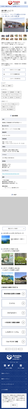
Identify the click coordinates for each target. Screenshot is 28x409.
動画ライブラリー (5, 379)
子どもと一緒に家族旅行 (7, 109)
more (2, 236)
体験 (18, 92)
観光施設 (4, 92)
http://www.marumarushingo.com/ (10, 174)
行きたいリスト (7, 397)
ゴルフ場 (4, 97)
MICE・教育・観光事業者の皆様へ (9, 401)
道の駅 (11, 97)
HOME (2, 6)
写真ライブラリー (5, 373)
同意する (14, 405)
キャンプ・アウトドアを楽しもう (9, 104)
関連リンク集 (4, 406)
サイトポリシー (5, 403)
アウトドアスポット (15, 95)
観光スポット (8, 6)
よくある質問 (4, 389)
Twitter (9, 365)
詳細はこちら (4, 272)
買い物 (17, 97)
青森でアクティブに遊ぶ (7, 106)
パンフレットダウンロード (7, 384)
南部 (3, 85)
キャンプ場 (4, 95)
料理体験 (12, 92)
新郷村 (9, 85)
